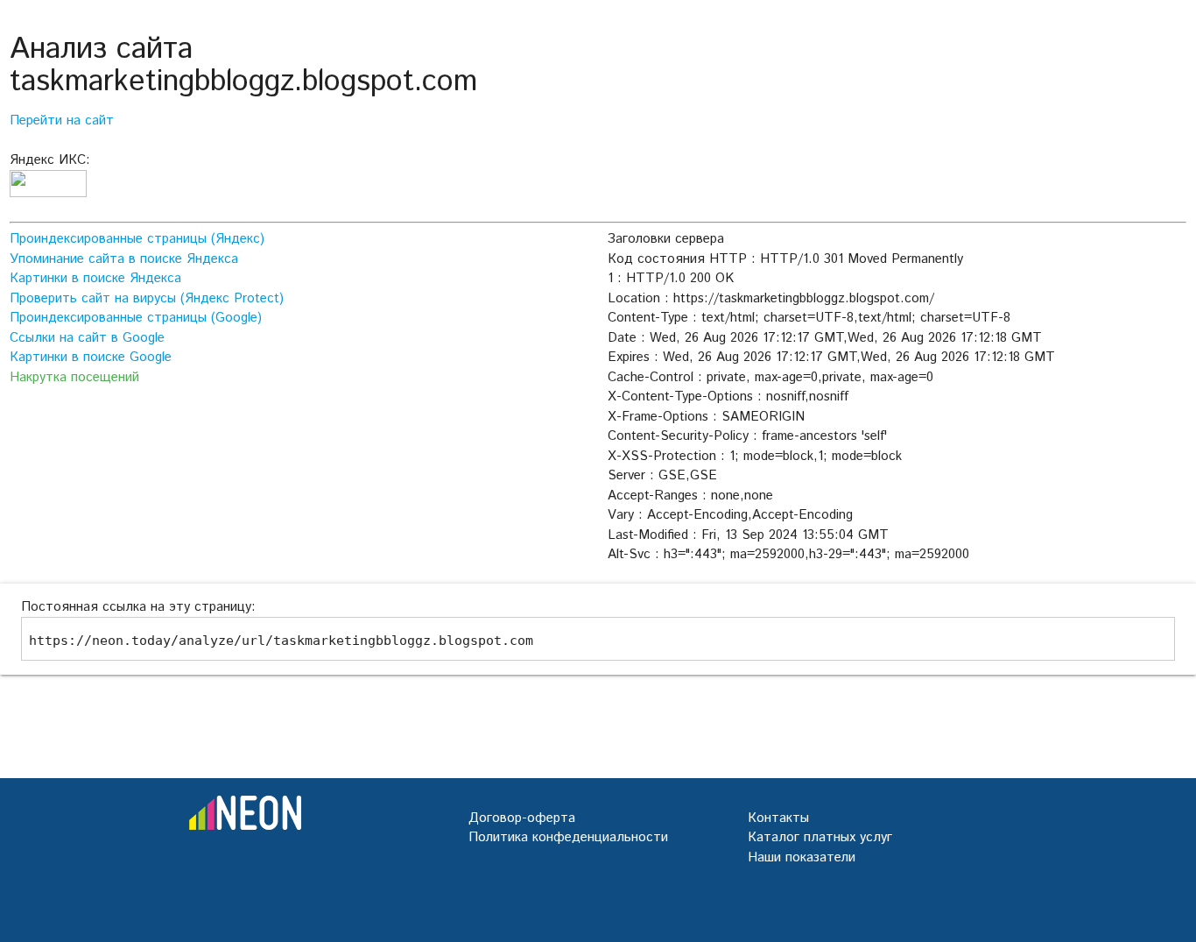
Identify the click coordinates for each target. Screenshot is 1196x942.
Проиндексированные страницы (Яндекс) (137, 239)
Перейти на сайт (62, 120)
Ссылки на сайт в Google (87, 338)
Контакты (778, 818)
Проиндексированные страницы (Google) (136, 317)
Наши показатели (801, 857)
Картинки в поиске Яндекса (95, 278)
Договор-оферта (521, 818)
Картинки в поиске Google (91, 357)
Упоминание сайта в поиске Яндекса (124, 259)
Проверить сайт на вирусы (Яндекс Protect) (147, 298)
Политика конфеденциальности (568, 837)
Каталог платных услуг (820, 837)
